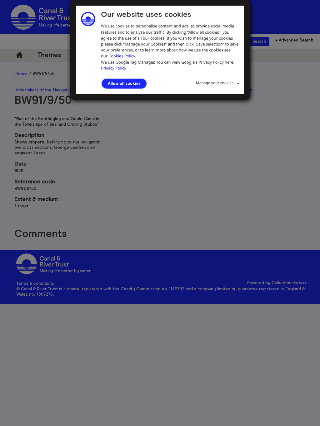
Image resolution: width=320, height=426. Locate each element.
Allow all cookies (124, 83)
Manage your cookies (214, 82)
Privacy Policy (113, 68)
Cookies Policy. (122, 56)
